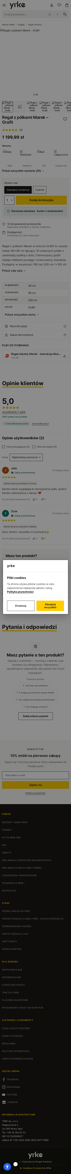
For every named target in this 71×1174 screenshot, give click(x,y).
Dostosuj (20, 605)
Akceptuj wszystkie (50, 606)
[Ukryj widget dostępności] (15, 1164)
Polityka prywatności (20, 591)
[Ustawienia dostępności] (7, 1167)
